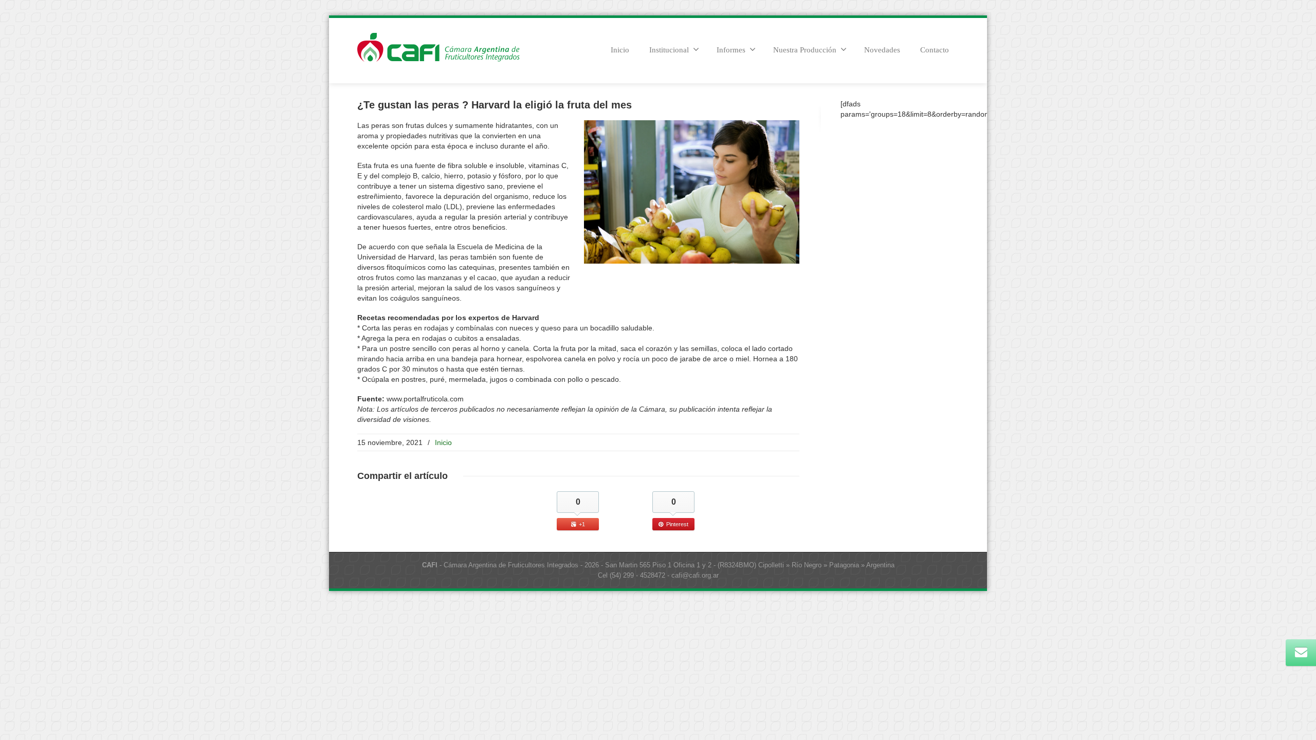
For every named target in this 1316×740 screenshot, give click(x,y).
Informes (731, 50)
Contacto (934, 50)
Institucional (669, 50)
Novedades (882, 50)
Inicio (620, 50)
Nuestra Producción (804, 50)
